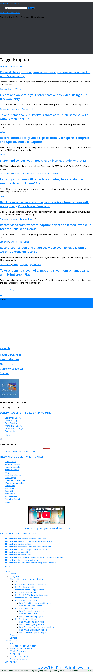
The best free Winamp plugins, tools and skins (26, 549)
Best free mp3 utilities (29, 613)
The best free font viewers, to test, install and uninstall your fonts (35, 557)
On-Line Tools (8, 364)
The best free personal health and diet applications (28, 546)
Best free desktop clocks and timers (31, 584)
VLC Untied (10, 488)
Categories (15, 576)
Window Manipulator (14, 483)
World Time (15, 653)
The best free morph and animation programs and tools (30, 562)
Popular (13, 635)
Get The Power (11, 661)
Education (16, 173)
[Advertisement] (46, 37)
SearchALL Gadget (13, 417)
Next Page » (10, 290)
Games (15, 264)
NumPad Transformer (15, 480)
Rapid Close (10, 485)
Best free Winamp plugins (31, 616)
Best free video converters (27, 600)
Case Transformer (13, 475)
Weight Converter (18, 651)
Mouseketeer (11, 496)
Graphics (16, 109)
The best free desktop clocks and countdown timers (28, 541)
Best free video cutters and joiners (35, 603)
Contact (4, 373)
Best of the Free (9, 359)
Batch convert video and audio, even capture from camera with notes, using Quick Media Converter (44, 204)
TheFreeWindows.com (10, 3)
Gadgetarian (10, 431)
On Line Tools (11, 640)
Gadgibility (9, 491)
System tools (16, 66)
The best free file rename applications (22, 560)
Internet (14, 219)
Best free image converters (31, 621)
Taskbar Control (12, 464)
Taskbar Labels (12, 469)
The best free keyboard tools (18, 554)
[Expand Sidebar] (1, 295)
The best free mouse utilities (18, 552)
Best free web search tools (27, 597)
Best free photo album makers (33, 629)
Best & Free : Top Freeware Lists (18, 533)
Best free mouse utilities (26, 592)
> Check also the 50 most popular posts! (18, 451)
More (7, 435)
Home (7, 571)
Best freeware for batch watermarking (36, 627)
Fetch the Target (12, 499)
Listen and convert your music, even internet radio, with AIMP (44, 160)
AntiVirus (4, 66)
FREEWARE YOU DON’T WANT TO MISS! (21, 456)
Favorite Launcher (13, 467)
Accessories (5, 109)
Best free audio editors (25, 608)
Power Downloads (10, 354)
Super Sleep (10, 461)
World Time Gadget (13, 426)
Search (5, 348)
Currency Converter (11, 368)
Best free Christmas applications (29, 589)
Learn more (84, 670)
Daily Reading (11, 423)
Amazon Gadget (12, 420)
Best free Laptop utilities (26, 587)
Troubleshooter (7, 89)
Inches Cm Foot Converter (21, 648)
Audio (2, 154)
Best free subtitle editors (30, 605)
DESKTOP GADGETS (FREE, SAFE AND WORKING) (26, 412)
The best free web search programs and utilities (27, 538)
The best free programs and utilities (26, 579)
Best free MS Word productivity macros (32, 595)
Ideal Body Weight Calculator (23, 645)
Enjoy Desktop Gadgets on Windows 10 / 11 (46, 528)
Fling (7, 472)
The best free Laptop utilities (18, 544)
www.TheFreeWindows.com (65, 667)
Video (18, 89)
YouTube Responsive (19, 656)
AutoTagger (10, 477)
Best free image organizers (31, 624)
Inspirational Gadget (14, 428)
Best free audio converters (31, 611)
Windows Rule (11, 493)
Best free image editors (25, 619)
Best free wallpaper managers (33, 632)
